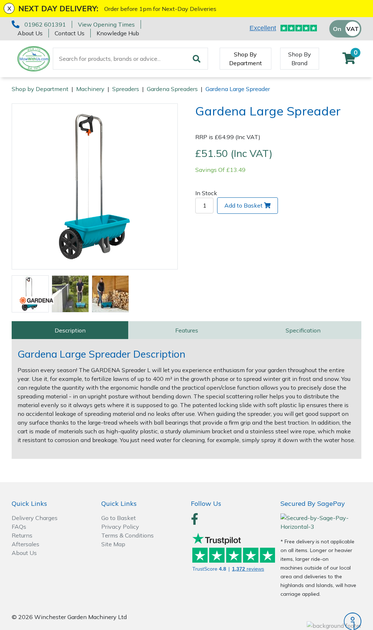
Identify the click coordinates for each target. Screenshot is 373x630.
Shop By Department (245, 59)
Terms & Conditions (127, 535)
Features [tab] (186, 330)
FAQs (19, 526)
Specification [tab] (303, 330)
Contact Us (70, 33)
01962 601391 (45, 24)
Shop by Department (40, 88)
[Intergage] (320, 621)
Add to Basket (243, 205)
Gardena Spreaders (172, 88)
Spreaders (125, 88)
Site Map (113, 544)
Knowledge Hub (118, 33)
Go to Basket (118, 517)
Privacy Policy (120, 526)
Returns (22, 535)
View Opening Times (106, 24)
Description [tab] (70, 330)
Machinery (90, 88)
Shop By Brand (299, 59)
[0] (349, 60)
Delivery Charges (35, 517)
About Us (30, 33)
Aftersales (25, 544)
